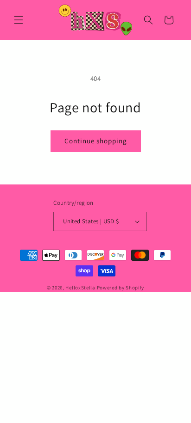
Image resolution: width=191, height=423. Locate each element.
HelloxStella (80, 287)
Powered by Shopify (121, 287)
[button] (18, 20)
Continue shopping (95, 140)
